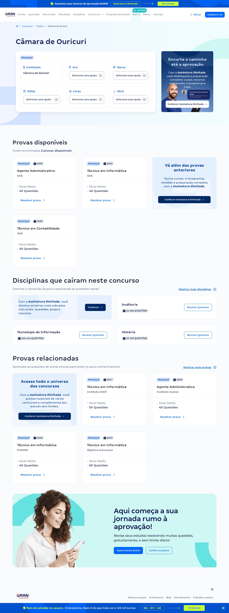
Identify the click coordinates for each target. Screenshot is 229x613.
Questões (34, 14)
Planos (146, 14)
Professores (156, 597)
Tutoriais (158, 14)
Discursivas (49, 14)
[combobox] (86, 75)
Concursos (94, 14)
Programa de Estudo (118, 14)
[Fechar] (223, 608)
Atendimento (182, 597)
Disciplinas (79, 14)
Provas (22, 14)
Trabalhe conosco (203, 597)
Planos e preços (137, 597)
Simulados (64, 14)
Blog (168, 597)
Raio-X (136, 12)
